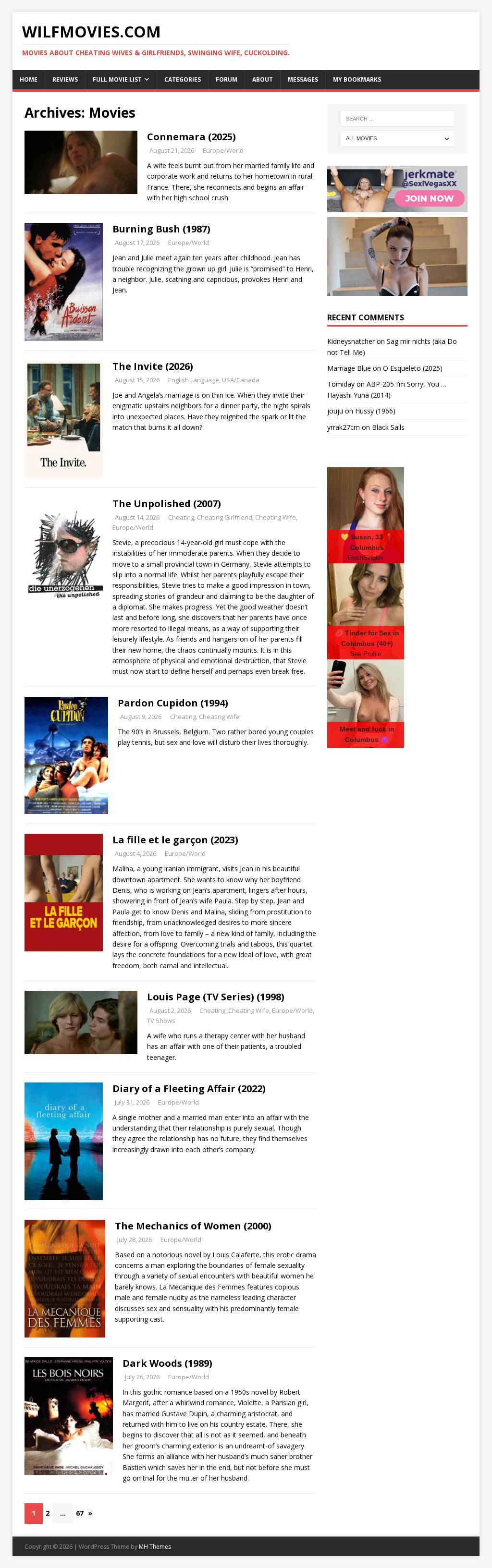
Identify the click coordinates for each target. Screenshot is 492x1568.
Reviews (65, 79)
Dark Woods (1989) (167, 1363)
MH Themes (155, 1547)
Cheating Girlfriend (224, 517)
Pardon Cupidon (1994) (173, 702)
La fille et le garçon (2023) (175, 839)
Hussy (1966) (375, 410)
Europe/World (223, 150)
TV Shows (161, 1020)
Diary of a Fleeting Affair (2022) (189, 1088)
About (262, 79)
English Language (193, 380)
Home (28, 79)
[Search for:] (397, 118)
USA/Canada (240, 380)
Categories (182, 79)
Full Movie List (117, 79)
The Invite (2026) (152, 366)
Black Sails (388, 427)
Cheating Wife (275, 517)
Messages (303, 79)
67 (80, 1513)
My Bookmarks (357, 79)
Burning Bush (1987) (161, 228)
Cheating (181, 517)
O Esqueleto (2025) (413, 368)
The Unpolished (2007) (166, 503)
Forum (226, 79)
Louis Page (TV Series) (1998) (215, 996)
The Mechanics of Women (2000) (193, 1225)
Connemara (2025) (191, 136)
